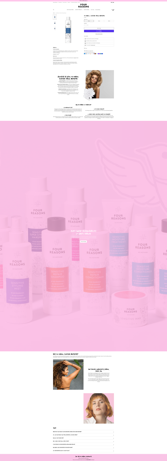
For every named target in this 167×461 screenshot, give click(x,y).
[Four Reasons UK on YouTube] (113, 2)
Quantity (85, 23)
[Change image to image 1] (55, 16)
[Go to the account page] (112, 10)
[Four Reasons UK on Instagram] (112, 2)
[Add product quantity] (85, 25)
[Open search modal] (53, 10)
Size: (86, 19)
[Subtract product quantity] (87, 25)
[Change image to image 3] (55, 28)
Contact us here (93, 45)
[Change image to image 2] (55, 22)
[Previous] (76, 0)
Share (86, 48)
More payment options (99, 33)
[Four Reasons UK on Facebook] (111, 2)
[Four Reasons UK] (83, 5)
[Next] (91, 0)
